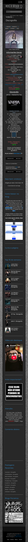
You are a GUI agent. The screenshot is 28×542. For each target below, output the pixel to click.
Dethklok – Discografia (10, 487)
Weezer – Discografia (9, 489)
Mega (6, 84)
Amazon (14, 84)
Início (8, 539)
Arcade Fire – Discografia (10, 483)
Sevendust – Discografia (10, 472)
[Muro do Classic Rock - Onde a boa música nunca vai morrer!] (14, 502)
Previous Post (11, 158)
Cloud (10, 84)
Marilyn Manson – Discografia (16, 272)
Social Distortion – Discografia (11, 474)
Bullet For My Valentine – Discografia (15, 308)
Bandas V (14, 15)
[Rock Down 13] (14, 5)
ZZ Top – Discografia (17, 314)
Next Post (18, 158)
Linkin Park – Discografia (14, 265)
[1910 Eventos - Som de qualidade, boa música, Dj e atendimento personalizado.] (14, 512)
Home (11, 15)
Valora (18, 28)
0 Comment (12, 28)
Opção (14, 133)
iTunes (18, 84)
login (17, 167)
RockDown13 (14, 26)
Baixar (16, 539)
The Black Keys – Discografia (11, 480)
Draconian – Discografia (10, 478)
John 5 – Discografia (16, 321)
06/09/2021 (8, 26)
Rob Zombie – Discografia (15, 329)
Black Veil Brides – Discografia (11, 476)
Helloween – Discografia (14, 286)
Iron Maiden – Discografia (15, 293)
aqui (14, 219)
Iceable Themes (18, 536)
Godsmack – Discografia (10, 491)
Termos (20, 539)
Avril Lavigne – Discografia (15, 279)
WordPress (18, 535)
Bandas (12, 539)
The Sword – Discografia (10, 485)
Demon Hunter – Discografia (15, 300)
